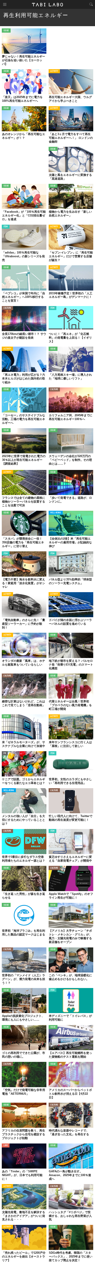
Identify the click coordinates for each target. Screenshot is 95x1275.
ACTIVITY (54, 71)
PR (5, 753)
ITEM (6, 227)
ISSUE (6, 30)
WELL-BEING (55, 513)
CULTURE (7, 308)
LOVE (6, 1145)
